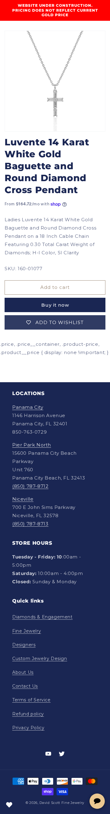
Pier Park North (31, 445)
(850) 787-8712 (30, 486)
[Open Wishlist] (9, 805)
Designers (23, 645)
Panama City (27, 407)
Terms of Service (31, 700)
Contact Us (25, 686)
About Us (23, 672)
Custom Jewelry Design (39, 658)
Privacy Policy (28, 727)
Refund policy (28, 714)
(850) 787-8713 (30, 524)
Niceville (22, 499)
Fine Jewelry (26, 631)
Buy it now (55, 305)
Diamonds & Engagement (42, 617)
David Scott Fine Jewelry (61, 803)
